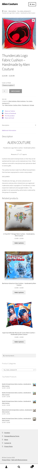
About (6, 439)
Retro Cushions (21, 101)
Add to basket (15, 91)
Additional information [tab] (9, 130)
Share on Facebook (10, 113)
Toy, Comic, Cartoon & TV (24, 11)
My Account (6, 467)
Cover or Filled (6, 83)
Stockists (7, 433)
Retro (19, 105)
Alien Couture (10, 4)
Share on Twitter (10, 111)
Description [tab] (5, 125)
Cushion (15, 105)
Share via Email (9, 118)
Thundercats (25, 105)
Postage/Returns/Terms (11, 436)
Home (5, 11)
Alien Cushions (12, 11)
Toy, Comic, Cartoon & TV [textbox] (18, 370)
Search (19, 467)
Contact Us (7, 443)
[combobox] (19, 370)
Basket (29, 465)
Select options (19, 243)
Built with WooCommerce (19, 460)
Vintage (32, 105)
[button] (33, 20)
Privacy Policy (8, 446)
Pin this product (10, 116)
